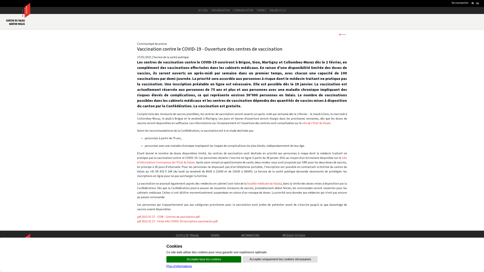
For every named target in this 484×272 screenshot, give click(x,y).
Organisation (220, 10)
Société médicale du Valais (264, 183)
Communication (243, 10)
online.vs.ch (277, 10)
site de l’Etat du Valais (316, 123)
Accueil (203, 10)
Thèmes (261, 10)
